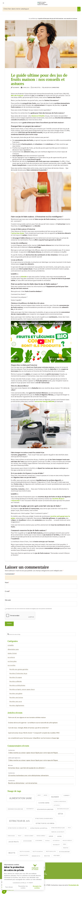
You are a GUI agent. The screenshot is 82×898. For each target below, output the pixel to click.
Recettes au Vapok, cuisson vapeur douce (22, 689)
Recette (11, 853)
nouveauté (56, 844)
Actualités (11, 645)
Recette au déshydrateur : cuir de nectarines (22, 783)
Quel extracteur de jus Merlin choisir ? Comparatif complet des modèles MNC (34, 733)
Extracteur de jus (19, 820)
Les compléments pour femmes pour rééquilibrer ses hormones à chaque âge (33, 738)
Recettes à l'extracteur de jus (18, 673)
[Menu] (3, 3)
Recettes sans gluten (16, 693)
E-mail (7, 591)
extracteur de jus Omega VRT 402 (17, 828)
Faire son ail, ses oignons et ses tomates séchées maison (27, 717)
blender (24, 277)
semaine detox (36, 856)
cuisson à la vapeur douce (60, 801)
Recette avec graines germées (19, 669)
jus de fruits (13, 842)
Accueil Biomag (33, 18)
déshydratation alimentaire (15, 809)
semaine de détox (24, 855)
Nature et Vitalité (38, 116)
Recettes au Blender (16, 681)
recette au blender (25, 851)
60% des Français (17, 95)
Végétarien (57, 855)
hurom (51, 836)
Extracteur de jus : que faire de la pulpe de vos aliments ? (26, 768)
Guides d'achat (12, 653)
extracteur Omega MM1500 (44, 401)
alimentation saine (20, 798)
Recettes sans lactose (16, 697)
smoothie (47, 856)
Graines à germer (28, 835)
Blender (55, 797)
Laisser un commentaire (51, 87)
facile (69, 827)
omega (64, 844)
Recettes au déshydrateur (17, 685)
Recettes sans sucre (16, 701)
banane (45, 795)
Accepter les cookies (37, 887)
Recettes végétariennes (17, 705)
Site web (8, 600)
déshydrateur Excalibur (63, 808)
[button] (4, 891)
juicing (59, 836)
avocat (39, 795)
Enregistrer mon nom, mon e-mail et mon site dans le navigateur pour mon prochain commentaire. (29, 608)
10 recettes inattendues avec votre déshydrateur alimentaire (28, 775)
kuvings (47, 840)
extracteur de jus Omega (45, 823)
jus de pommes (38, 840)
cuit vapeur (57, 805)
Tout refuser (9, 887)
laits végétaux (56, 840)
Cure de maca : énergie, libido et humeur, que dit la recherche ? (28, 728)
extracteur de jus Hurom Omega (44, 818)
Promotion (65, 847)
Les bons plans (12, 661)
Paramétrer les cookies (23, 887)
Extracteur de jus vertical (38, 828)
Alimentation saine (13, 649)
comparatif (66, 795)
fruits (19, 835)
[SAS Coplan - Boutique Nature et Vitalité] (42, 3)
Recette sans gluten (51, 851)
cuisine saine (43, 803)
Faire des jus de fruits (57, 832)
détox (60, 814)
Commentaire (10, 574)
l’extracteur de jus (17, 233)
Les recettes (36, 87)
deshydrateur (29, 808)
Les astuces (11, 657)
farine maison (11, 835)
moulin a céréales (67, 840)
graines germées (40, 835)
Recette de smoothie (38, 851)
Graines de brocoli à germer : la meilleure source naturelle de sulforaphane (33, 722)
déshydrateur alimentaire (45, 809)
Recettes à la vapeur (16, 677)
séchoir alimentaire (64, 851)
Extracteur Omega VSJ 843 (58, 828)
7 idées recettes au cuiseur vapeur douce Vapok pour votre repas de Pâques (33, 753)
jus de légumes (27, 841)
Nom (7, 582)
